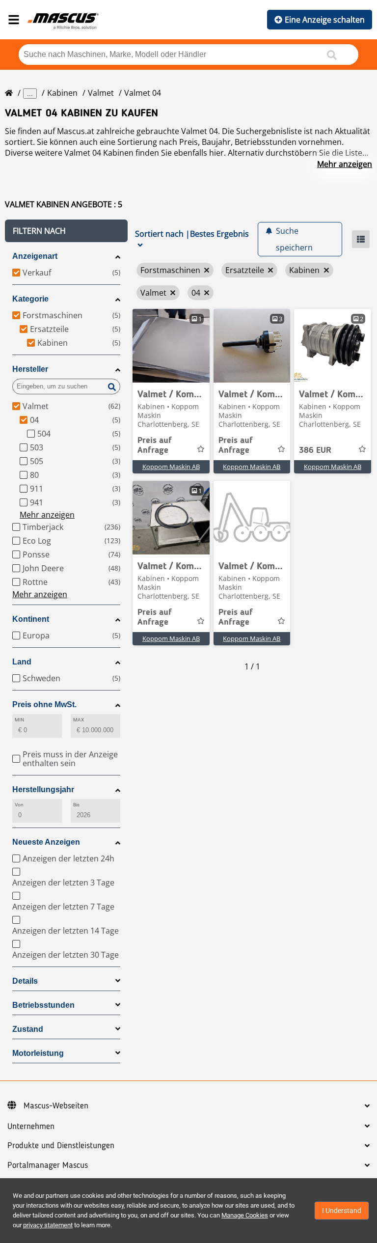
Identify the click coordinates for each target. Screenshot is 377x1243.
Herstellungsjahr (43, 789)
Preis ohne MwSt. (44, 704)
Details (25, 981)
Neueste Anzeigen (46, 842)
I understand (341, 1211)
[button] (66, 231)
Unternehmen (30, 1126)
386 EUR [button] (315, 450)
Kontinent (30, 619)
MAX (78, 719)
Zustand (27, 1029)
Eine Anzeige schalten (325, 19)
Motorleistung (38, 1053)
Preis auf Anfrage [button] (154, 445)
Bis (76, 804)
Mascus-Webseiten (56, 1106)
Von (19, 804)
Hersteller (30, 369)
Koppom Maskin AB (171, 466)
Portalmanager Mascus (47, 1165)
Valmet (101, 92)
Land (21, 662)
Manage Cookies (244, 1215)
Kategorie (30, 299)
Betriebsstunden (43, 1005)
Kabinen (62, 92)
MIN (19, 719)
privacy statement (48, 1225)
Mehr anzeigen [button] (47, 514)
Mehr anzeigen (344, 164)
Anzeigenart (34, 256)
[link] (171, 346)
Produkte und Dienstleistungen (60, 1145)
